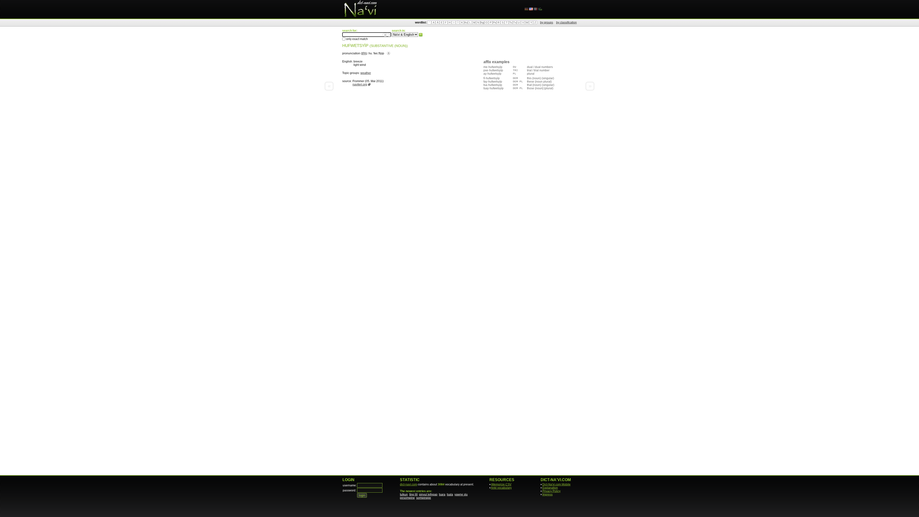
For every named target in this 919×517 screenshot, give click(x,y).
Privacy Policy (551, 491)
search (421, 35)
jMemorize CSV (501, 484)
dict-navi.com (408, 484)
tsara (442, 494)
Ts (510, 22)
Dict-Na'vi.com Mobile (556, 484)
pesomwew (407, 498)
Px (494, 22)
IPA (364, 53)
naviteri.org (360, 84)
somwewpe (423, 498)
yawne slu (461, 494)
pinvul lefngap (428, 494)
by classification (566, 22)
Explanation (550, 487)
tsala (450, 494)
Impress (547, 494)
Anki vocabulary (501, 487)
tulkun (404, 494)
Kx (466, 22)
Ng (482, 22)
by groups (546, 22)
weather (365, 73)
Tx (514, 22)
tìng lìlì (413, 494)
